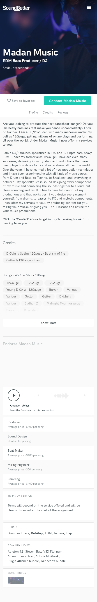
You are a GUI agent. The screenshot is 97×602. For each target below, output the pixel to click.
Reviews (63, 112)
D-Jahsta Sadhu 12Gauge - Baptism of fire (35, 254)
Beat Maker (15, 451)
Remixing (14, 479)
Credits (48, 112)
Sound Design (17, 436)
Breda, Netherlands (16, 68)
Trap (69, 533)
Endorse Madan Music (23, 344)
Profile (33, 112)
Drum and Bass (18, 533)
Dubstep (37, 533)
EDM (48, 533)
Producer (14, 422)
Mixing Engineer (18, 465)
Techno (59, 533)
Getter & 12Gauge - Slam (23, 260)
